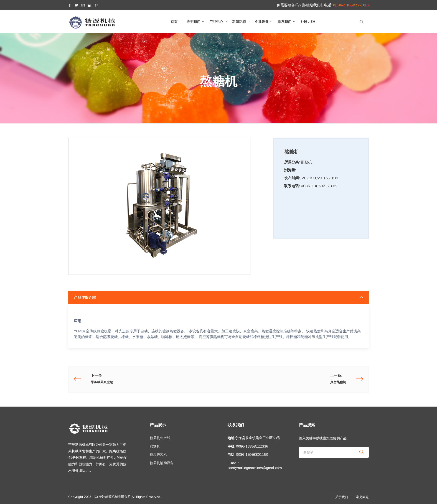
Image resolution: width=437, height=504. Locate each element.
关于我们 (193, 21)
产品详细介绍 (85, 297)
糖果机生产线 (160, 438)
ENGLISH (307, 21)
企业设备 (262, 21)
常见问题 (362, 497)
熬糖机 (155, 446)
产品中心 (216, 21)
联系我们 (284, 21)
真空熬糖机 (338, 382)
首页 (174, 21)
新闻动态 (239, 21)
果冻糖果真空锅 (102, 382)
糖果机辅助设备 (162, 463)
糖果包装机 (158, 454)
